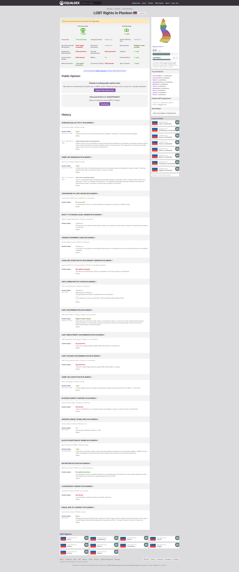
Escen (154, 90)
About (62, 559)
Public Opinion (159, 3)
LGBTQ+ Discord (100, 71)
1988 (63, 143)
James (155, 86)
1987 (66, 292)
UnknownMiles (157, 76)
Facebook (160, 559)
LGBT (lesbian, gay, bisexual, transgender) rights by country (126, 565)
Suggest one (162, 105)
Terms (90, 559)
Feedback (68, 559)
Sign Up (156, 565)
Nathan (155, 80)
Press (75, 559)
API (80, 559)
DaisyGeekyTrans (158, 82)
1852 (67, 141)
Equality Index (136, 3)
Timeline (150, 3)
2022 (69, 451)
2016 (70, 320)
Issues (144, 3)
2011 (67, 177)
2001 (66, 518)
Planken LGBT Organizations (161, 98)
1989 (70, 133)
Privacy (96, 559)
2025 (70, 168)
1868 (66, 430)
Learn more (95, 21)
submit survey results (169, 63)
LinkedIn (176, 559)
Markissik (156, 84)
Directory (117, 559)
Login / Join (174, 3)
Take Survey (105, 104)
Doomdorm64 (157, 78)
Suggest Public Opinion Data (105, 90)
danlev (155, 94)
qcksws (155, 92)
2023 (70, 387)
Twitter (153, 559)
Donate (84, 559)
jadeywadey (156, 88)
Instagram (168, 559)
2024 (86, 168)
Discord (146, 559)
